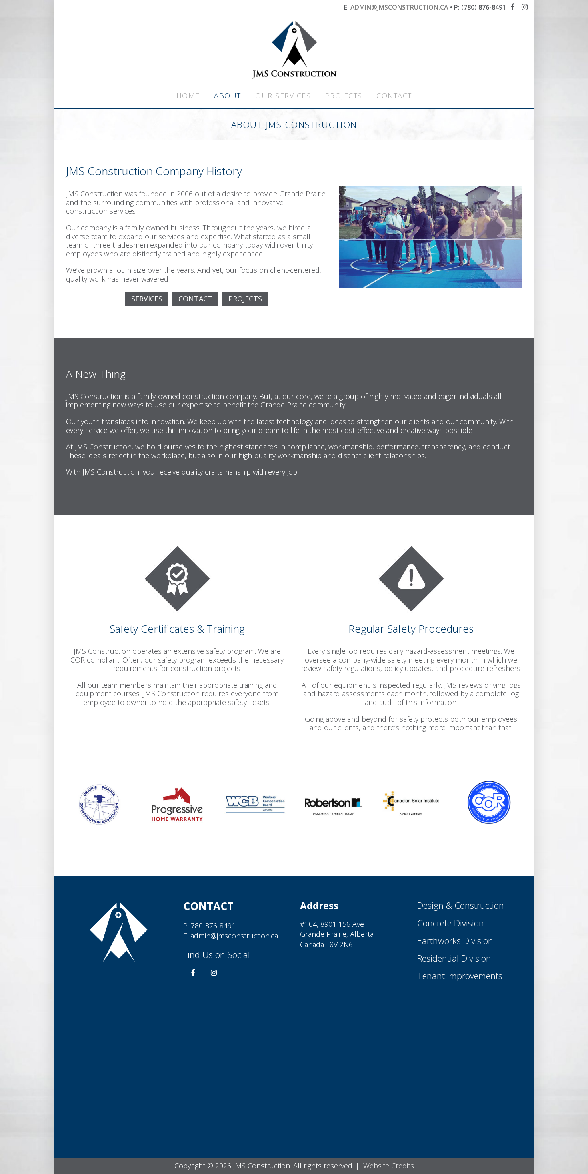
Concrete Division (450, 923)
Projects (343, 95)
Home (188, 95)
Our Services (283, 95)
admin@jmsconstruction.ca (399, 7)
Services (146, 298)
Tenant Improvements (459, 976)
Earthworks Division (455, 940)
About (227, 95)
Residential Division (454, 958)
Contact (394, 95)
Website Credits (388, 1165)
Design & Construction (460, 905)
